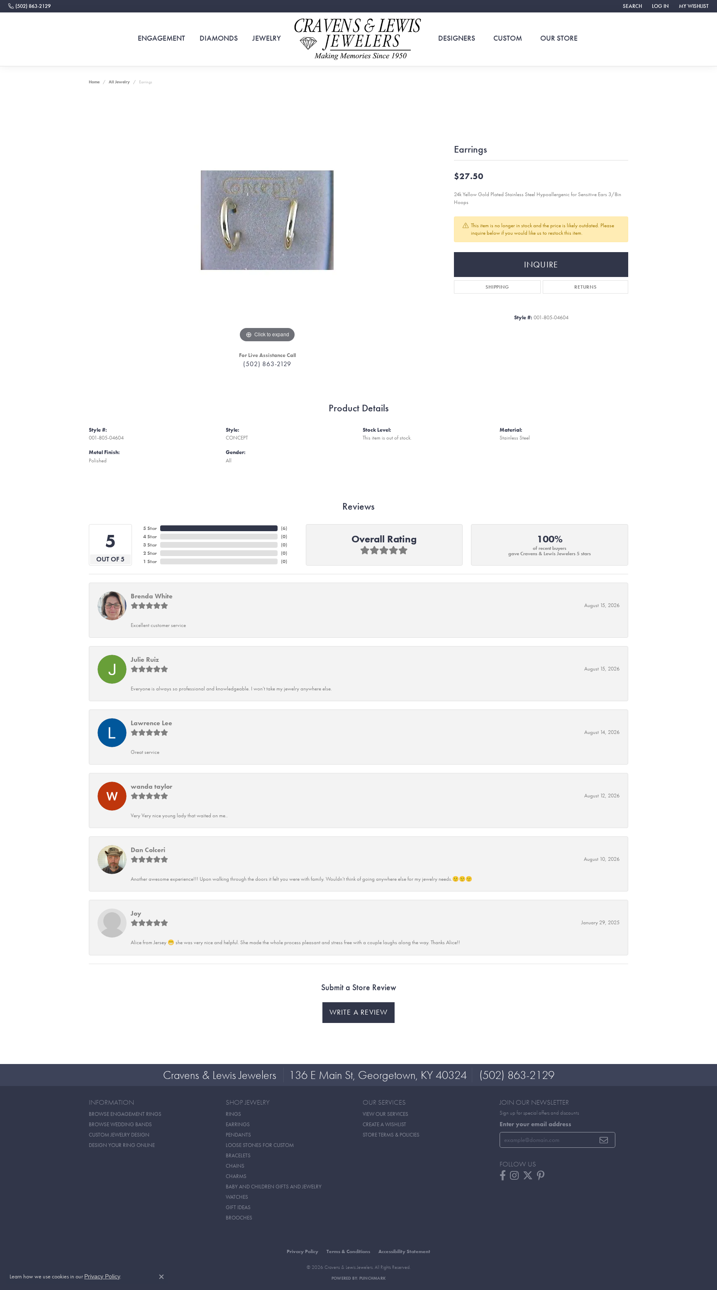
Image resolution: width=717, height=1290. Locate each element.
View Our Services (385, 1114)
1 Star (150, 561)
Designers (456, 38)
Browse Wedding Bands (120, 1124)
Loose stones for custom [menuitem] (260, 1145)
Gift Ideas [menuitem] (238, 1207)
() (284, 528)
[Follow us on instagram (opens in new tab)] (514, 1176)
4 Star (150, 536)
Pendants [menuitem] (238, 1134)
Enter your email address (535, 1124)
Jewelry (266, 38)
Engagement (161, 38)
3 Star (150, 545)
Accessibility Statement (404, 1251)
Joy (136, 913)
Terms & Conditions (348, 1251)
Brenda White (152, 596)
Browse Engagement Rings (125, 1114)
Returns (585, 287)
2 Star (150, 553)
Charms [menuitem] (236, 1176)
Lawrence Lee (151, 723)
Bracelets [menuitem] (238, 1155)
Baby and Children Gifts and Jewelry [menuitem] (274, 1186)
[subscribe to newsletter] (604, 1139)
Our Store (559, 38)
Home (94, 82)
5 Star (150, 528)
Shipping (497, 287)
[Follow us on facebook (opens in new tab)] (503, 1176)
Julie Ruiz (145, 659)
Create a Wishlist (384, 1124)
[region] (267, 220)
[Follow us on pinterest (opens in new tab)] (540, 1176)
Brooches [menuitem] (239, 1217)
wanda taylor (151, 786)
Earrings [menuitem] (238, 1124)
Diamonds (219, 38)
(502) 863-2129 (267, 364)
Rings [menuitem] (233, 1114)
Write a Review (358, 1012)
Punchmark (372, 1278)
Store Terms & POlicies (391, 1134)
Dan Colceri (148, 849)
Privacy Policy (302, 1251)
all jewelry (119, 82)
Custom (507, 38)
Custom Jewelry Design (119, 1134)
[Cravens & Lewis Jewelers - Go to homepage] (358, 39)
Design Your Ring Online (122, 1145)
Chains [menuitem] (235, 1165)
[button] (631, 6)
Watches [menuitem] (237, 1196)
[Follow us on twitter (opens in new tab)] (528, 1176)
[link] (29, 6)
